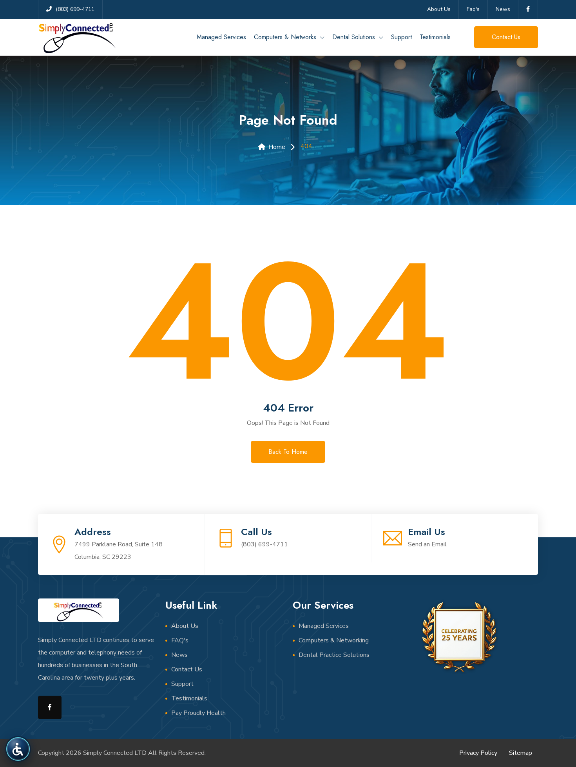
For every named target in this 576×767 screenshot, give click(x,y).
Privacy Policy (478, 753)
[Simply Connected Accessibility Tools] (17, 748)
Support (401, 37)
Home (276, 147)
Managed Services (221, 37)
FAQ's (179, 640)
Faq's (473, 9)
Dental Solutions (353, 37)
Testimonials (435, 37)
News (503, 9)
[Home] (77, 37)
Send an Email (427, 544)
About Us (439, 9)
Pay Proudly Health (198, 713)
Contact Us (186, 669)
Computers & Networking (334, 640)
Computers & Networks (285, 37)
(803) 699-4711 (264, 544)
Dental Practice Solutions (334, 655)
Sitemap (520, 753)
